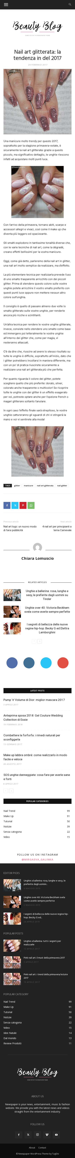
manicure (28, 485)
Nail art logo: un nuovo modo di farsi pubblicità (20, 528)
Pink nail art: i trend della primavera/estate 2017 (46, 976)
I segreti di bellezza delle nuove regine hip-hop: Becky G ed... (46, 916)
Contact (42, 1147)
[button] (6, 4)
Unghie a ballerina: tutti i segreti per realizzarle (42, 943)
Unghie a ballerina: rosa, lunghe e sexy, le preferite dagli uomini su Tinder (47, 595)
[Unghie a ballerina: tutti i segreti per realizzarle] (12, 946)
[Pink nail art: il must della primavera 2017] (12, 962)
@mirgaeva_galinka (38, 859)
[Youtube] (56, 1134)
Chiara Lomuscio (37, 558)
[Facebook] (6, 505)
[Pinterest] (23, 505)
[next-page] (40, 641)
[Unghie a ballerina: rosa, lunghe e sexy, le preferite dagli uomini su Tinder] (12, 595)
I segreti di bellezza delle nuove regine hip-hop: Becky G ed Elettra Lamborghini (47, 628)
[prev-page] (34, 641)
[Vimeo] (46, 1134)
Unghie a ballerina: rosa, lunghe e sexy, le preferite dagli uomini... (45, 882)
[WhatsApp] (31, 505)
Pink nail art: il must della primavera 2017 (44, 958)
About (32, 1147)
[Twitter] (15, 505)
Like (12, 658)
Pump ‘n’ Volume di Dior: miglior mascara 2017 (34, 700)
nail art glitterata (45, 485)
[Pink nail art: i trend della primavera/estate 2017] (12, 979)
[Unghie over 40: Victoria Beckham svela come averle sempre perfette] (12, 612)
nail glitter (62, 485)
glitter (17, 485)
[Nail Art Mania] (37, 28)
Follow (29, 658)
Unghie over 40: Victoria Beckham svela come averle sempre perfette (44, 899)
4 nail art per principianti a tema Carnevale (57, 528)
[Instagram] (37, 1134)
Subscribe (63, 658)
